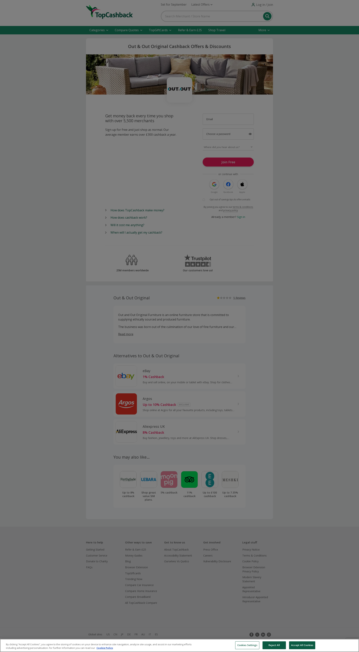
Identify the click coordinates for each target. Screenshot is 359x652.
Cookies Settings (247, 645)
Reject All (274, 645)
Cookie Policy (104, 648)
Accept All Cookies (302, 645)
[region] (179, 645)
